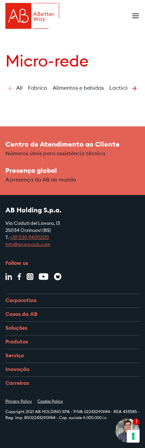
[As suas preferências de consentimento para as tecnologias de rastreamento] (133, 436)
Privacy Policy (18, 402)
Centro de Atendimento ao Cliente (62, 144)
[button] (10, 88)
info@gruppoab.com (27, 245)
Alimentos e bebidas (78, 88)
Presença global (31, 171)
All (19, 88)
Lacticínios (123, 88)
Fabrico (37, 88)
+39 (14, 238)
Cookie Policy (50, 402)
